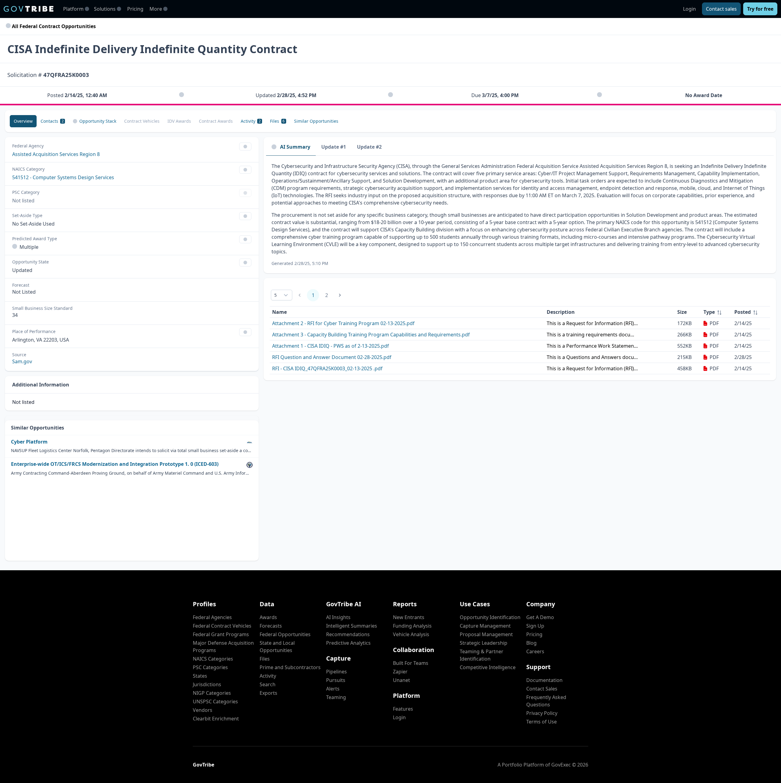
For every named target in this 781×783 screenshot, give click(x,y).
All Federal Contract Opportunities (53, 26)
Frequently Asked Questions (546, 701)
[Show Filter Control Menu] (245, 146)
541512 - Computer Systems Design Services (63, 177)
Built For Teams (410, 663)
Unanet (401, 680)
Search (267, 684)
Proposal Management (486, 634)
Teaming (336, 697)
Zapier (400, 671)
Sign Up (535, 625)
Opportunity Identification (490, 617)
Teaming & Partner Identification (481, 655)
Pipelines (336, 671)
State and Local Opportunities (277, 647)
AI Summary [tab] (295, 146)
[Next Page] (340, 295)
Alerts (333, 688)
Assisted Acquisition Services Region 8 (56, 154)
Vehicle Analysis (411, 634)
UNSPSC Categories (215, 701)
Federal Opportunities (285, 634)
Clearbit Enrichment (216, 718)
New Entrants (408, 617)
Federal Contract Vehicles (222, 625)
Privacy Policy (541, 713)
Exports (268, 693)
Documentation (544, 680)
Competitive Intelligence (488, 667)
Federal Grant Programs (221, 634)
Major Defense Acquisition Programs (223, 647)
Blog (531, 643)
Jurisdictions (207, 684)
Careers (535, 651)
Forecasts (271, 625)
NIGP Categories (212, 693)
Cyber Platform (29, 442)
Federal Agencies (212, 617)
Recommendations (348, 634)
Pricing (135, 8)
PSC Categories (210, 667)
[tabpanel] (520, 214)
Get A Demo (540, 617)
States (200, 675)
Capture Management (485, 625)
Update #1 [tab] (333, 146)
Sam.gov (22, 361)
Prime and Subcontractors (290, 667)
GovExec (561, 764)
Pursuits (335, 680)
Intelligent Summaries (351, 625)
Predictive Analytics (348, 643)
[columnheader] (716, 312)
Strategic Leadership (483, 643)
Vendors (202, 710)
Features (403, 708)
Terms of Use (541, 721)
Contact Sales (541, 688)
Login (689, 8)
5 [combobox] (275, 295)
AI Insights (338, 617)
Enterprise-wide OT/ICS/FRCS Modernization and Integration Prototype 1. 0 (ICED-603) (114, 464)
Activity (268, 675)
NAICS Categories (213, 658)
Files (265, 658)
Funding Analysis (412, 625)
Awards (268, 617)
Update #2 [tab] (369, 146)
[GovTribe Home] (28, 8)
